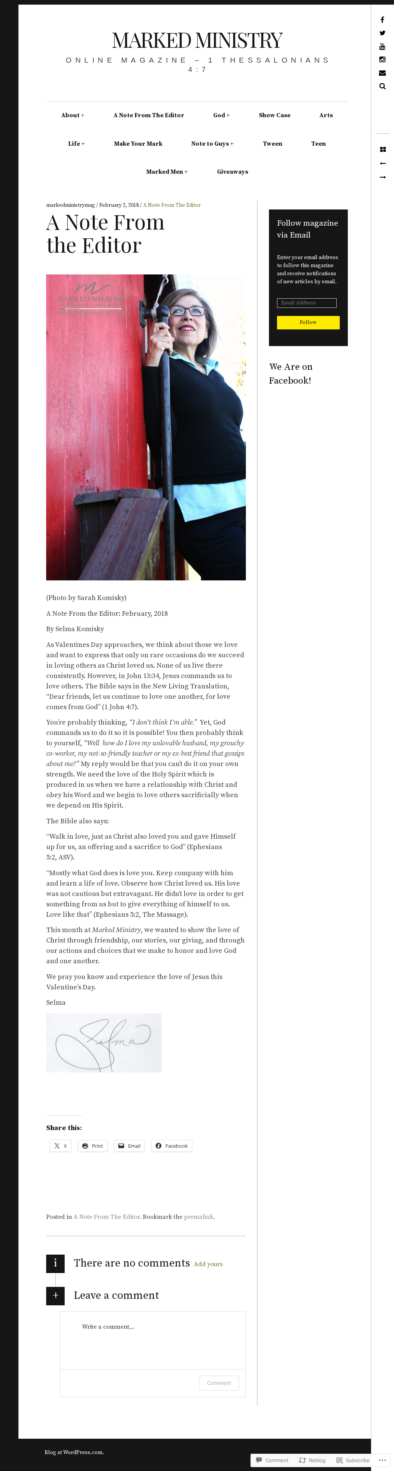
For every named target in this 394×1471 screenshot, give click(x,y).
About (70, 115)
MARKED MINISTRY (197, 39)
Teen (318, 144)
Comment (219, 1383)
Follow (308, 322)
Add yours (208, 1264)
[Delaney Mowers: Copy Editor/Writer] (382, 164)
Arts (326, 115)
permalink (198, 1217)
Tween (272, 144)
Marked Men (164, 172)
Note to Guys (210, 144)
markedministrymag (71, 205)
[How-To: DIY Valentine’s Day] (382, 177)
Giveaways (232, 172)
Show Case (274, 115)
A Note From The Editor (149, 115)
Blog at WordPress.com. (74, 1452)
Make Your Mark (138, 144)
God (219, 115)
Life (74, 144)
